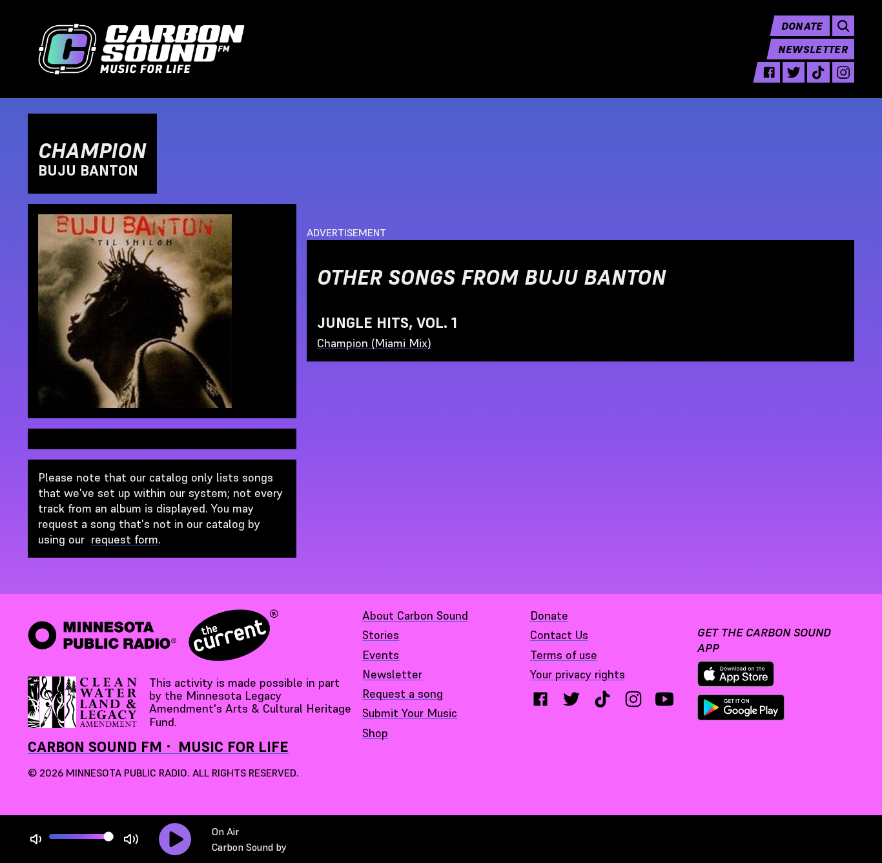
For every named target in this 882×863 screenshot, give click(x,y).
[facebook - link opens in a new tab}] (540, 699)
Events (380, 654)
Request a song (402, 693)
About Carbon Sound (415, 615)
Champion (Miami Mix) (374, 343)
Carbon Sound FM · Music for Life (158, 747)
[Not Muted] (36, 839)
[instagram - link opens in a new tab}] (633, 699)
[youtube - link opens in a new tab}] (664, 699)
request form (124, 539)
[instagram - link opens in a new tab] (843, 72)
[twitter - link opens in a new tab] (794, 72)
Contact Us (559, 634)
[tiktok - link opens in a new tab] (818, 72)
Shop (375, 733)
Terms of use (563, 654)
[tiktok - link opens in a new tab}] (602, 699)
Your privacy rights (577, 674)
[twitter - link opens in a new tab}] (571, 699)
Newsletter (813, 49)
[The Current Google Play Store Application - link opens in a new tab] (741, 707)
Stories (380, 634)
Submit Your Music (409, 713)
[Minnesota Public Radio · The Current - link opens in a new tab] (153, 635)
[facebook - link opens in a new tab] (769, 72)
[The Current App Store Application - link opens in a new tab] (736, 674)
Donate (802, 25)
